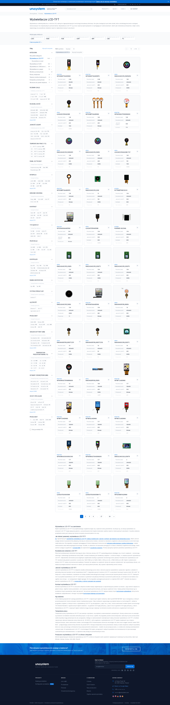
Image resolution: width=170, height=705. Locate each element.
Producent (34, 316)
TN (32, 231)
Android (33, 297)
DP (38, 183)
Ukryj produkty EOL (37, 429)
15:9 (43, 249)
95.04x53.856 (46, 338)
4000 (33, 215)
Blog (114, 9)
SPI (32, 186)
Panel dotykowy (36, 161)
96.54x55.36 (47, 345)
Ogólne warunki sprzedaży (95, 694)
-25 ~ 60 (41, 368)
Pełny (33, 199)
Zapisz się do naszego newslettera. (106, 1)
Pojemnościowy (36, 167)
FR (137, 4)
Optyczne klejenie (36, 404)
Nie (33, 286)
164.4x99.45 (35, 384)
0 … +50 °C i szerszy (37, 146)
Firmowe (63, 688)
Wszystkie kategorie (36, 55)
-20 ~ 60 (42, 360)
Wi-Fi (40, 308)
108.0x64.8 (45, 340)
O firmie (89, 681)
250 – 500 (45, 131)
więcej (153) (33, 275)
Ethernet (33, 308)
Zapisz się (130, 666)
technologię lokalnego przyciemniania (93, 593)
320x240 (34, 117)
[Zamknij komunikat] (168, 2)
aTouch (33, 402)
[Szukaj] (91, 9)
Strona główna (33, 13)
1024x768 (34, 115)
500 (39, 213)
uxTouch (41, 402)
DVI (33, 183)
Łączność (33, 302)
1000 (33, 213)
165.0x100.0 (34, 381)
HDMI (40, 181)
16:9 (33, 247)
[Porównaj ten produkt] (80, 75)
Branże (89, 691)
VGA (44, 183)
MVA (39, 236)
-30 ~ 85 (34, 365)
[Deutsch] (118, 696)
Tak (38, 286)
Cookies (127, 702)
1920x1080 (44, 110)
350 (32, 218)
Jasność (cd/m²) (35, 124)
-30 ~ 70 (33, 368)
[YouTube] (128, 670)
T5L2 (39, 265)
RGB (47, 181)
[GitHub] (133, 670)
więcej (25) (33, 188)
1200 (45, 215)
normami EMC (76, 547)
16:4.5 (33, 252)
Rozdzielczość (35, 104)
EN (130, 4)
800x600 (42, 117)
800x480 (34, 110)
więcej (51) (32, 254)
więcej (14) (32, 370)
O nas (122, 9)
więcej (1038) (33, 391)
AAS (32, 233)
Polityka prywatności (118, 702)
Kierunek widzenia (36, 193)
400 (39, 215)
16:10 (45, 247)
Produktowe (64, 684)
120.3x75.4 (44, 386)
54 (109, 516)
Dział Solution (91, 684)
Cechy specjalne (36, 396)
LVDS (33, 181)
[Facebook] (125, 670)
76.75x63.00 (35, 386)
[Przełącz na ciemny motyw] (114, 4)
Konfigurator (122, 4)
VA (45, 233)
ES (139, 4)
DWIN (33, 322)
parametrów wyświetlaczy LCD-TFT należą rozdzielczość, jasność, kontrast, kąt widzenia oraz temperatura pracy (98, 538)
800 (45, 213)
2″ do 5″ (34, 96)
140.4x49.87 (44, 389)
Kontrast (33, 206)
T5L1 (45, 265)
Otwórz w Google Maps (121, 686)
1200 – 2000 (35, 136)
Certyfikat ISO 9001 (135, 702)
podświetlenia (127, 591)
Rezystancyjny (35, 170)
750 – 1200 (44, 134)
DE (135, 4)
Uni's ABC (64, 681)
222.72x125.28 (35, 340)
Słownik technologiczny (68, 691)
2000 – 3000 (45, 136)
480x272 (43, 115)
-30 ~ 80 (34, 360)
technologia (120, 591)
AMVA (33, 236)
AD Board (42, 270)
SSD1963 (34, 270)
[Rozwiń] (51, 64)
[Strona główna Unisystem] (37, 9)
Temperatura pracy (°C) (38, 143)
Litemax (34, 324)
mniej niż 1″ (34, 94)
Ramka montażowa (36, 280)
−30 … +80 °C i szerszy (38, 151)
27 (101, 516)
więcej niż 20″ (44, 99)
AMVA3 (39, 233)
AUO (49, 324)
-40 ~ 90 (42, 365)
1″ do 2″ (42, 94)
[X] (131, 670)
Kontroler (33, 259)
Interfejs (33, 174)
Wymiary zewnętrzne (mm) (39, 375)
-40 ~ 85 (42, 363)
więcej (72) (32, 220)
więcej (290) (33, 348)
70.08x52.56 (45, 343)
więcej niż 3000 (36, 138)
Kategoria (33, 52)
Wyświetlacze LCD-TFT (62, 52)
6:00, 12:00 (34, 202)
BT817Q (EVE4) (35, 273)
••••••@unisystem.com (50, 4)
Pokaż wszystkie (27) (35, 42)
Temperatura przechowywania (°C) (40, 353)
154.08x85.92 (35, 338)
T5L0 (33, 268)
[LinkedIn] (122, 670)
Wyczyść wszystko (47, 48)
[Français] (120, 696)
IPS (38, 231)
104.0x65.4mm (45, 384)
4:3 (39, 247)
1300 (38, 218)
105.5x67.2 (44, 381)
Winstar (41, 322)
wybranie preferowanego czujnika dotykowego (120, 543)
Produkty (105, 9)
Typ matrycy (34, 225)
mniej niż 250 (35, 131)
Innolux (33, 327)
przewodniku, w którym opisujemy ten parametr (88, 581)
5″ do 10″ (42, 96)
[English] (113, 696)
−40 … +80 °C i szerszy (37, 154)
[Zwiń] (51, 58)
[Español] (122, 696)
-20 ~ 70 (34, 363)
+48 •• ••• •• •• (34, 4)
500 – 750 (34, 134)
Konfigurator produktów (42, 684)
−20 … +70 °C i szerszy (38, 149)
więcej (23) (32, 412)
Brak (45, 167)
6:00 (47, 199)
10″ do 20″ (34, 99)
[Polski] (115, 696)
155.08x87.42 (35, 343)
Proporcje (33, 241)
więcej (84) (33, 120)
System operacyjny (37, 291)
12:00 (40, 199)
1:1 (37, 249)
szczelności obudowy (96, 547)
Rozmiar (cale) (35, 87)
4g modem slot (35, 311)
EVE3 (38, 407)
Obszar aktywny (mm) (37, 332)
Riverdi (42, 324)
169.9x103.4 (34, 389)
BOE (40, 327)
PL (133, 4)
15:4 (49, 249)
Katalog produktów (40, 681)
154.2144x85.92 (35, 345)
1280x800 (43, 112)
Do (56, 538)
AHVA (44, 231)
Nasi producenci (91, 688)
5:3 (32, 249)
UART (38, 186)
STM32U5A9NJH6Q (43, 268)
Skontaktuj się (131, 649)
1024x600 (34, 112)
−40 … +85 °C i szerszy (37, 156)
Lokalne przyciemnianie (37, 409)
